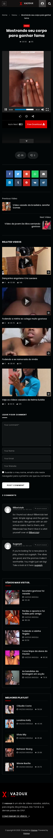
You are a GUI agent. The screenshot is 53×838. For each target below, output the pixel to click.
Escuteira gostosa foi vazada (33, 592)
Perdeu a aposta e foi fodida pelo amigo (33, 612)
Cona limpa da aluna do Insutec (34, 652)
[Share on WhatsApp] (35, 174)
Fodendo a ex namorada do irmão (20, 359)
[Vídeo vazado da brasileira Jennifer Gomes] (6, 206)
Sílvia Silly (21, 734)
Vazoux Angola (31, 597)
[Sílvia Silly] (9, 738)
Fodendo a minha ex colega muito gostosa (24, 318)
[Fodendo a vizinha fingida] (12, 637)
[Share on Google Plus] (26, 174)
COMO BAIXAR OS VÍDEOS (15, 816)
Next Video (45, 217)
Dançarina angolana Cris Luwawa (19, 278)
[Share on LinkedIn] (9, 182)
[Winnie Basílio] (9, 767)
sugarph (17, 543)
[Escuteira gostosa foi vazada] (12, 597)
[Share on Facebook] (9, 174)
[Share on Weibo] (43, 182)
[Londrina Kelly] (9, 724)
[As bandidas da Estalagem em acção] (12, 678)
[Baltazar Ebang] (9, 752)
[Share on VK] (35, 182)
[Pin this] (26, 182)
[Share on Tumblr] (18, 182)
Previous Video (9, 198)
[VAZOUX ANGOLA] (26, 3)
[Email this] (43, 174)
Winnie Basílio (24, 763)
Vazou (14, 15)
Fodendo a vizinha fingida (31, 632)
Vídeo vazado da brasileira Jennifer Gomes (31, 206)
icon (26, 260)
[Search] (49, 3)
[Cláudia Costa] (9, 709)
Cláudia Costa (24, 705)
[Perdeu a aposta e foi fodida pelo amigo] (12, 617)
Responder (42, 508)
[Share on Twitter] (18, 174)
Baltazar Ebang (24, 749)
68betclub (18, 507)
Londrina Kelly (24, 720)
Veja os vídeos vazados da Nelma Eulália (23, 399)
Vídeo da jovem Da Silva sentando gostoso (22, 225)
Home (4, 15)
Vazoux (34, 830)
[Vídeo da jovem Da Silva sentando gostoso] (46, 225)
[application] (26, 81)
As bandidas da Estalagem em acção (33, 672)
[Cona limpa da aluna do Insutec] (12, 657)
